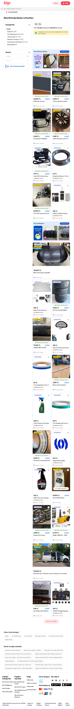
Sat (66, 3)
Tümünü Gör (64, 51)
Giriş (55, 3)
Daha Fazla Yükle (51, 621)
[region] (51, 61)
